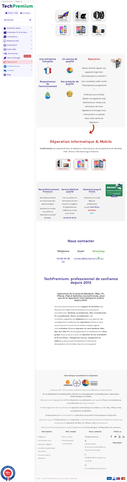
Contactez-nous (7, 1)
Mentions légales (45, 444)
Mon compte (67, 437)
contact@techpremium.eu (89, 258)
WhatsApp (98, 251)
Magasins (19, 1)
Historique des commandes (68, 442)
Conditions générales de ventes (46, 449)
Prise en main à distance (44, 456)
